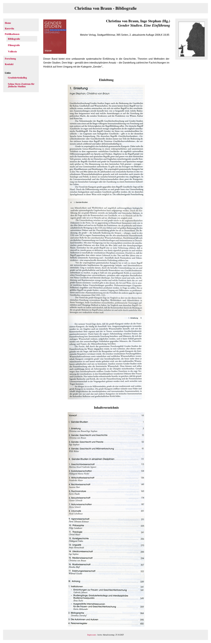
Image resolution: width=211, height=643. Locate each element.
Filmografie (14, 45)
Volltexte (12, 51)
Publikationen (12, 34)
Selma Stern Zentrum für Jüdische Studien (21, 85)
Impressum (91, 634)
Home (8, 23)
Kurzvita (9, 28)
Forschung (10, 58)
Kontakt (9, 64)
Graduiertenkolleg (17, 77)
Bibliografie (14, 38)
